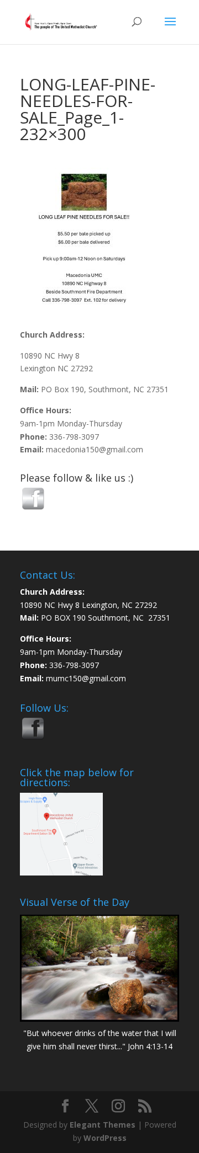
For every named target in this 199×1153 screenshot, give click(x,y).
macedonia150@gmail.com (94, 449)
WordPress (105, 1138)
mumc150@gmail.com (86, 678)
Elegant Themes (102, 1124)
